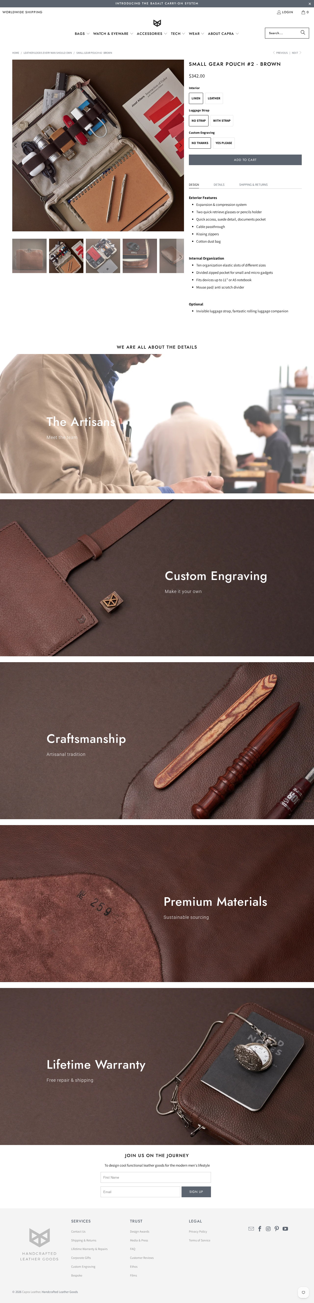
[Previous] (16, 145)
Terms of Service (199, 1240)
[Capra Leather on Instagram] (268, 1229)
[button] (82, 34)
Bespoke (76, 1275)
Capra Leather (31, 1292)
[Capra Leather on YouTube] (285, 1229)
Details (219, 185)
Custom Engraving (83, 1266)
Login (287, 12)
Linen (196, 98)
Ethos (133, 1266)
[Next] (180, 145)
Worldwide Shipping (22, 12)
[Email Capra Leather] (251, 1229)
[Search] (303, 33)
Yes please (224, 143)
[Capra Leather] (157, 24)
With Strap (222, 120)
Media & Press (139, 1240)
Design (194, 185)
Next (295, 52)
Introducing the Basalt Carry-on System (157, 3)
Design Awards (139, 1231)
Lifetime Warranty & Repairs (89, 1249)
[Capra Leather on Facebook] (260, 1229)
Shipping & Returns (253, 185)
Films (133, 1275)
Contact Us (78, 1231)
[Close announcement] (309, 4)
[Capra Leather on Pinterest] (277, 1229)
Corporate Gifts (81, 1258)
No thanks (200, 143)
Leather (214, 98)
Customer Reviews (142, 1258)
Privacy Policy (198, 1231)
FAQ (132, 1249)
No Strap (199, 120)
